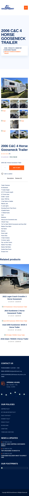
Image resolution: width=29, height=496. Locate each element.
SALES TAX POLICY (6, 415)
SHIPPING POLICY (5, 409)
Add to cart (16, 167)
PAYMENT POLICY (5, 418)
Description (10, 178)
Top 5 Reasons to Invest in (10, 450)
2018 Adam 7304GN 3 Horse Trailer (14, 339)
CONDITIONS (4, 428)
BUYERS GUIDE (4, 425)
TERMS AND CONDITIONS (7, 432)
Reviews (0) (18, 178)
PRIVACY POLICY (5, 422)
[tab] (5, 104)
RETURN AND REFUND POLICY (8, 412)
